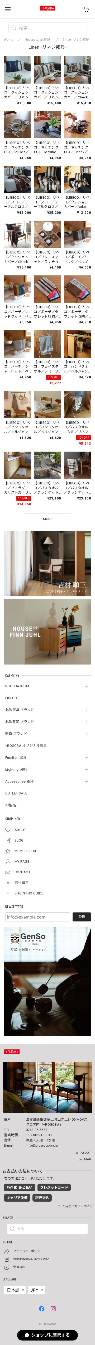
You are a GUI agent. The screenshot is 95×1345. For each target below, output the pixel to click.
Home (8, 40)
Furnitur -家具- (16, 758)
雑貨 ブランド (16, 734)
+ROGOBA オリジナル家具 (26, 746)
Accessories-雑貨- (20, 781)
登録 (82, 917)
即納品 (10, 805)
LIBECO (11, 698)
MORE (47, 519)
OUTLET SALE (16, 793)
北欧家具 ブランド (19, 710)
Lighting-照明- (16, 769)
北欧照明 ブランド (19, 722)
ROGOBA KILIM (17, 686)
